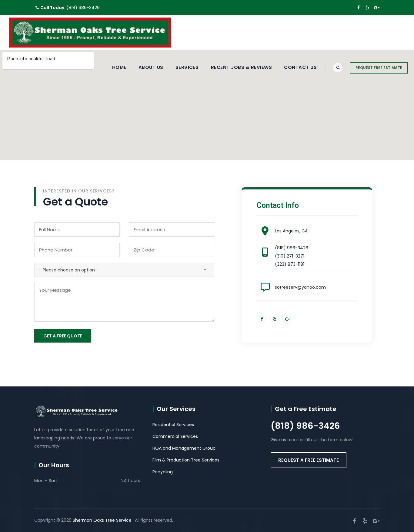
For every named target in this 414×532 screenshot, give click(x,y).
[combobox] (124, 270)
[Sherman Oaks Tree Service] (90, 32)
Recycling (162, 472)
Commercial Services (175, 436)
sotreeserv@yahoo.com (300, 287)
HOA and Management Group (183, 448)
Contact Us (300, 67)
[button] (308, 460)
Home (119, 67)
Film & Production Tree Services (185, 460)
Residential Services (173, 425)
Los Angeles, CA (291, 231)
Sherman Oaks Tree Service (103, 520)
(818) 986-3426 (83, 8)
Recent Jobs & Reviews (241, 67)
